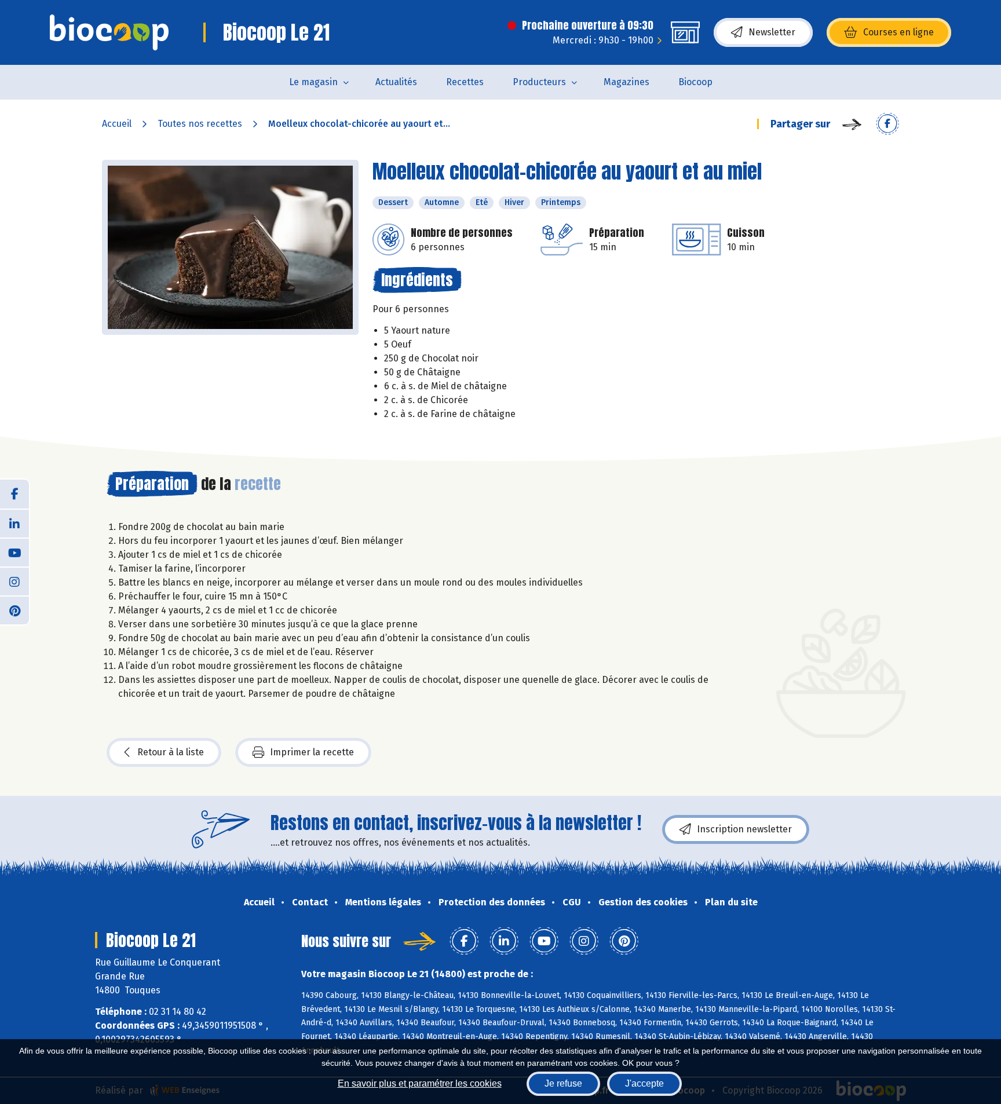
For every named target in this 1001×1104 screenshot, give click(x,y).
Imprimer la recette (312, 752)
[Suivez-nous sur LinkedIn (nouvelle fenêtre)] (14, 523)
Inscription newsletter (744, 829)
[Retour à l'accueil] (109, 32)
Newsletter (771, 32)
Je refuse (563, 1083)
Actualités (396, 81)
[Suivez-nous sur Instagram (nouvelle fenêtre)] (14, 580)
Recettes (465, 81)
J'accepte (644, 1083)
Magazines (626, 81)
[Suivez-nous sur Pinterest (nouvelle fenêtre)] (14, 609)
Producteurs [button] (539, 81)
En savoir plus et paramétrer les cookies (420, 1083)
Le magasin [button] (313, 81)
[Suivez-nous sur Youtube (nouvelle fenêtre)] (14, 552)
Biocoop (695, 81)
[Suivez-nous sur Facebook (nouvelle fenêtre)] (14, 494)
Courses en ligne (898, 32)
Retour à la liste (170, 752)
